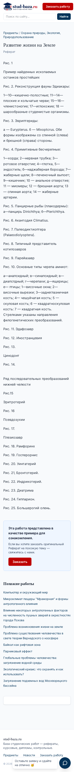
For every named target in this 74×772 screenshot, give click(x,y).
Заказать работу (58, 6)
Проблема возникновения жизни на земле (33, 626)
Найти (64, 16)
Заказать (20, 562)
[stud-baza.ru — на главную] (20, 6)
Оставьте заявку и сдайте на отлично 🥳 (33, 763)
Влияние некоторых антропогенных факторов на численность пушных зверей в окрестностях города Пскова (37, 615)
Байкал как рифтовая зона (21, 644)
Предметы (10, 33)
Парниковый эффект (17, 651)
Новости (29, 755)
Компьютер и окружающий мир (25, 592)
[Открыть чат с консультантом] (65, 763)
